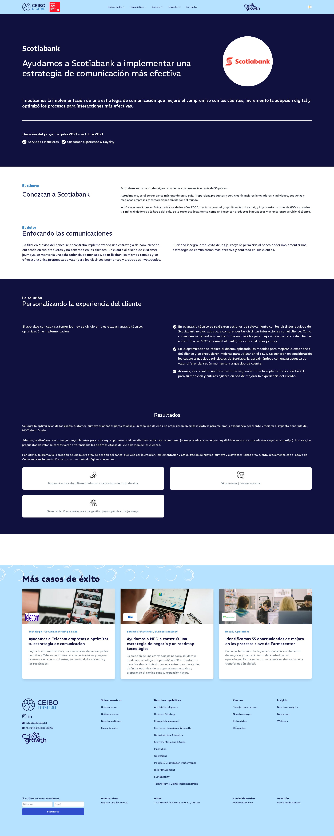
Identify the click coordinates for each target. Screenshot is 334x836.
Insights (282, 700)
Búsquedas (239, 728)
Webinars (282, 721)
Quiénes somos (110, 714)
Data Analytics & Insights (168, 735)
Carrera (238, 700)
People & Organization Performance (175, 762)
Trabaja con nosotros (245, 707)
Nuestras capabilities (167, 700)
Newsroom (283, 714)
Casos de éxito (109, 728)
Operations (160, 755)
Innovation (160, 748)
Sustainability (162, 776)
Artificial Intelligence (166, 707)
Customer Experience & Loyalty (173, 728)
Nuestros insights (287, 707)
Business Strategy (165, 714)
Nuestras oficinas (111, 721)
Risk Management (164, 769)
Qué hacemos (109, 707)
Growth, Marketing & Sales (169, 741)
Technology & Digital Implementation (176, 783)
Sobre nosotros (111, 700)
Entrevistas (239, 721)
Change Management (166, 721)
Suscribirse (53, 811)
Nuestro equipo (242, 714)
